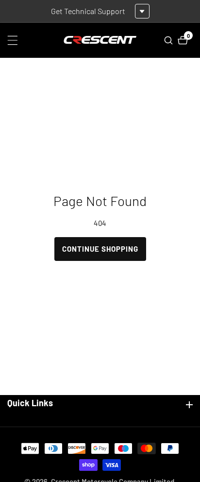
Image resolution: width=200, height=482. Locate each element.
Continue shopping (100, 248)
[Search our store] (169, 40)
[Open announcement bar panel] (142, 11)
